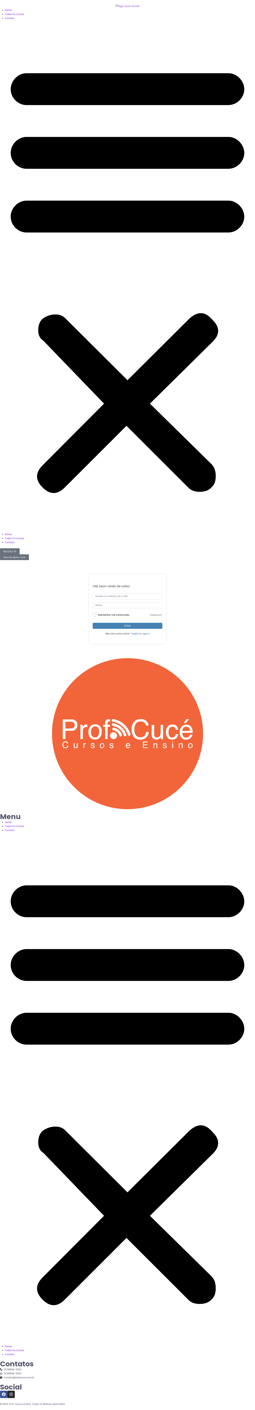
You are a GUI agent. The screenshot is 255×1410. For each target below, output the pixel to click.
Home (8, 10)
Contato (9, 18)
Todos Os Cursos (14, 14)
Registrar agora (140, 633)
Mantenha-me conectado (113, 615)
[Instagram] (11, 1394)
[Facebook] (3, 1394)
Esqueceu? (156, 615)
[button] (127, 276)
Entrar (127, 625)
